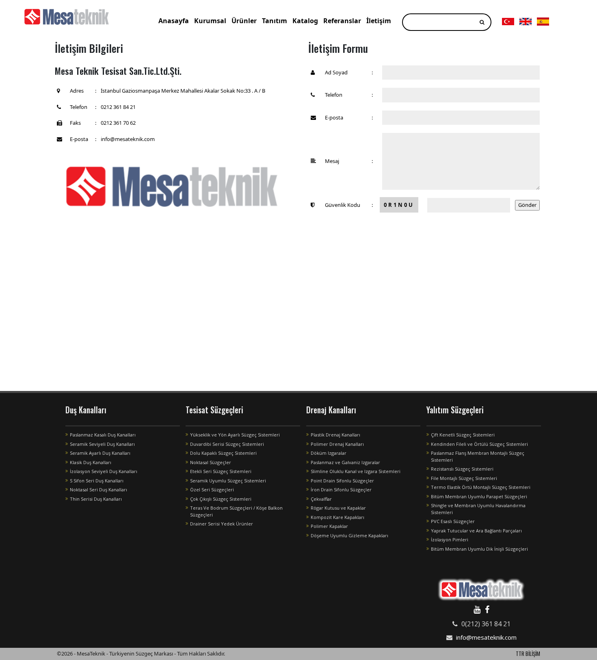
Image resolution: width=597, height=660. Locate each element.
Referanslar (342, 20)
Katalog (305, 20)
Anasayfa (173, 20)
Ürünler (244, 20)
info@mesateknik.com (486, 637)
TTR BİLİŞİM (528, 653)
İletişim (378, 20)
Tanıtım (274, 20)
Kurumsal (210, 20)
